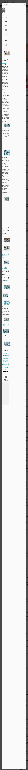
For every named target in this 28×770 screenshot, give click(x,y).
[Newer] (3, 5)
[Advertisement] (17, 31)
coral (7, 360)
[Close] (24, 5)
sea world (5, 366)
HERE (6, 273)
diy (8, 361)
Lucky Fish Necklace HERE (5, 255)
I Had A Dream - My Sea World (6, 26)
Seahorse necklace (4, 269)
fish (4, 363)
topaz (7, 369)
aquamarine (6, 358)
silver (4, 369)
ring (8, 364)
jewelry (6, 363)
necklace (4, 364)
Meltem (6, 353)
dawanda (5, 361)
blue (4, 360)
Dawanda (4, 63)
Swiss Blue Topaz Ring (5, 276)
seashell (6, 367)
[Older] (6, 5)
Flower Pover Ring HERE (6, 325)
